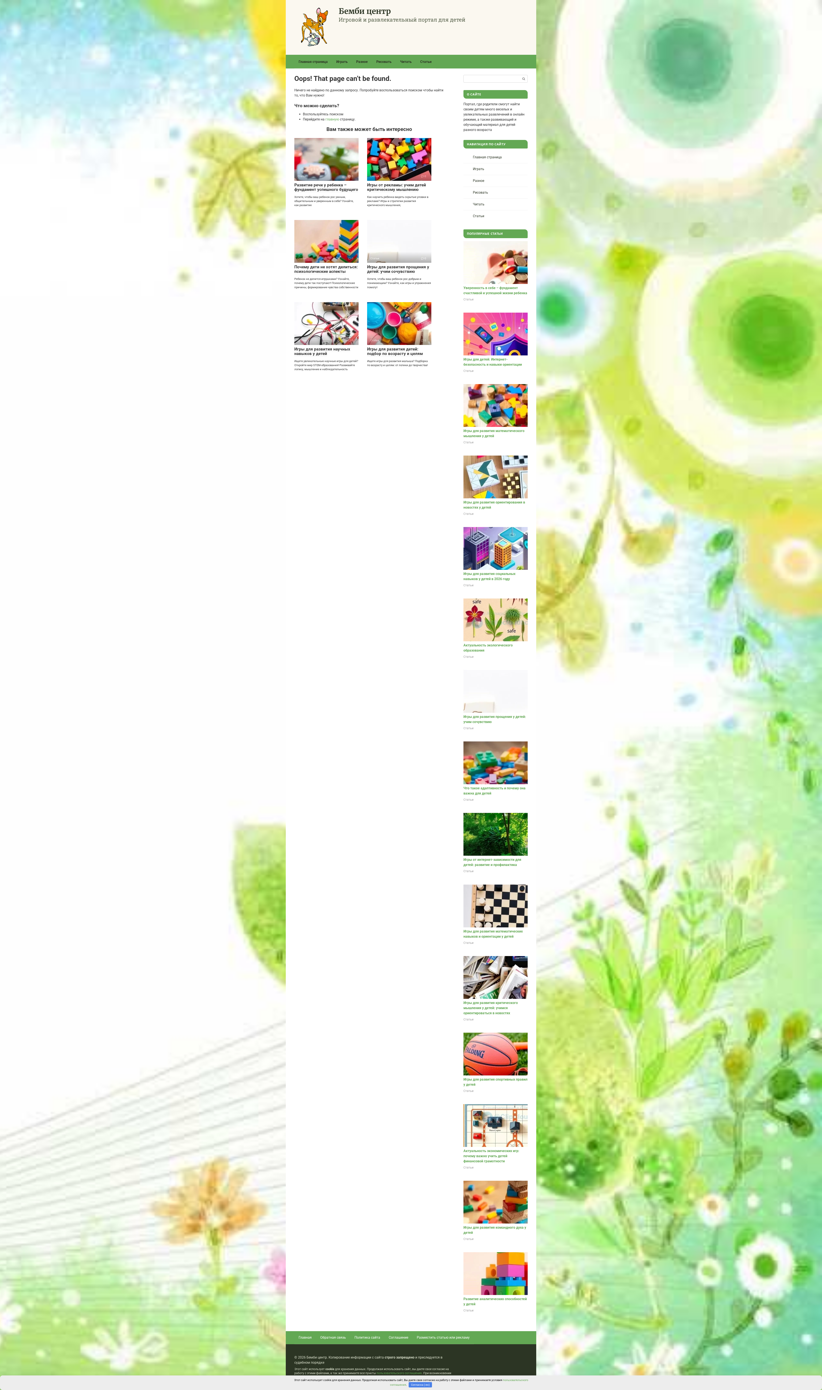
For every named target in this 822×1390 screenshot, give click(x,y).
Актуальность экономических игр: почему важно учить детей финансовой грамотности (491, 1156)
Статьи (426, 62)
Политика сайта (367, 1337)
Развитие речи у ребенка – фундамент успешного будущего (326, 187)
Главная (305, 1337)
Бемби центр (365, 11)
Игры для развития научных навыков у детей (322, 351)
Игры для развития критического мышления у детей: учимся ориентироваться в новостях (490, 1008)
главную (332, 119)
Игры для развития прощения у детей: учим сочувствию (398, 269)
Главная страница (313, 62)
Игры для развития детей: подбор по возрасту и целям (395, 351)
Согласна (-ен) (420, 1384)
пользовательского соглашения (399, 1373)
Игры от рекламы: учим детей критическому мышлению (396, 187)
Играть (342, 62)
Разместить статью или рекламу (443, 1337)
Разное (362, 62)
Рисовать (384, 62)
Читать (406, 62)
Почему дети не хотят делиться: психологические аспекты (326, 269)
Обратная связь (333, 1337)
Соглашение (398, 1337)
